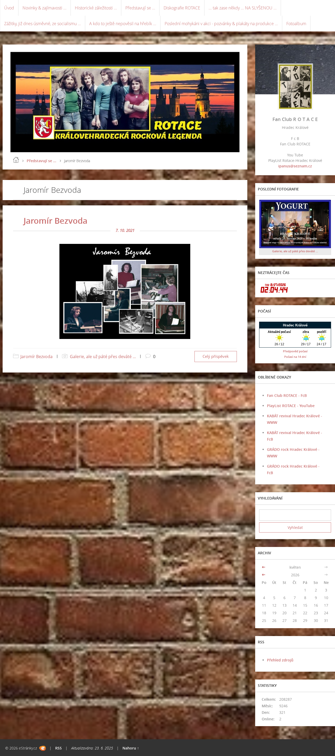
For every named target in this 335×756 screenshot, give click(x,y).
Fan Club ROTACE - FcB (287, 395)
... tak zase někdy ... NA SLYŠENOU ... (243, 8)
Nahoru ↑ (130, 748)
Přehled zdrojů (280, 660)
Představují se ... (140, 8)
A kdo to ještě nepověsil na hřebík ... (122, 23)
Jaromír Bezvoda (55, 220)
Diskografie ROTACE (182, 8)
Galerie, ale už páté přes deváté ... (103, 356)
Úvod (9, 8)
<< (264, 567)
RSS (58, 748)
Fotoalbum (296, 23)
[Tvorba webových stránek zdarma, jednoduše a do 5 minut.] (42, 748)
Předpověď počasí (295, 351)
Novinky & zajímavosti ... (44, 8)
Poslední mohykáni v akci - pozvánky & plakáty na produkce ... (221, 23)
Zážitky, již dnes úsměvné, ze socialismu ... (42, 23)
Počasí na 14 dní (295, 357)
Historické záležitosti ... (96, 8)
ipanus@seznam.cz (295, 165)
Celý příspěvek (216, 356)
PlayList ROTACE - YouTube (291, 405)
